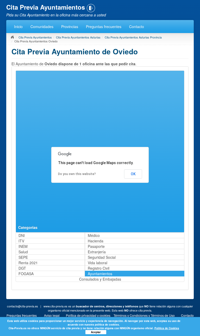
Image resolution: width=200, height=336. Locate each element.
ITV (21, 240)
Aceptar (96, 332)
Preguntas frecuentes (103, 26)
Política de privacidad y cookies (88, 315)
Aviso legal (52, 315)
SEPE (23, 257)
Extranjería (97, 251)
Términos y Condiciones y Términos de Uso (144, 315)
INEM (23, 246)
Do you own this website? (77, 174)
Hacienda (95, 240)
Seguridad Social (102, 257)
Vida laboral (97, 262)
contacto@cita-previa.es (22, 306)
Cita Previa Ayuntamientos (35, 37)
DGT (22, 268)
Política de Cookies (166, 328)
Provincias (69, 26)
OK (133, 174)
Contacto (136, 26)
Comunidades (41, 26)
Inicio (18, 26)
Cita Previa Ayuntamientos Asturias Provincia (133, 37)
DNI (21, 235)
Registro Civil (98, 268)
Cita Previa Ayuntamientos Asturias (78, 37)
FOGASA (26, 273)
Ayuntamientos (100, 273)
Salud (23, 251)
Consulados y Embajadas (100, 279)
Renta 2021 (28, 262)
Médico (94, 235)
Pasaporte (96, 246)
